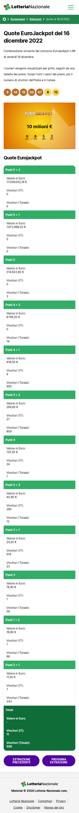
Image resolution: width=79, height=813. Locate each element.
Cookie (18, 807)
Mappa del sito (54, 807)
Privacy (61, 801)
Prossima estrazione (58, 760)
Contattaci (45, 801)
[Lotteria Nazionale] (4, 19)
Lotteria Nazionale (22, 801)
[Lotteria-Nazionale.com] (27, 9)
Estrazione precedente (21, 760)
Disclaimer (33, 807)
